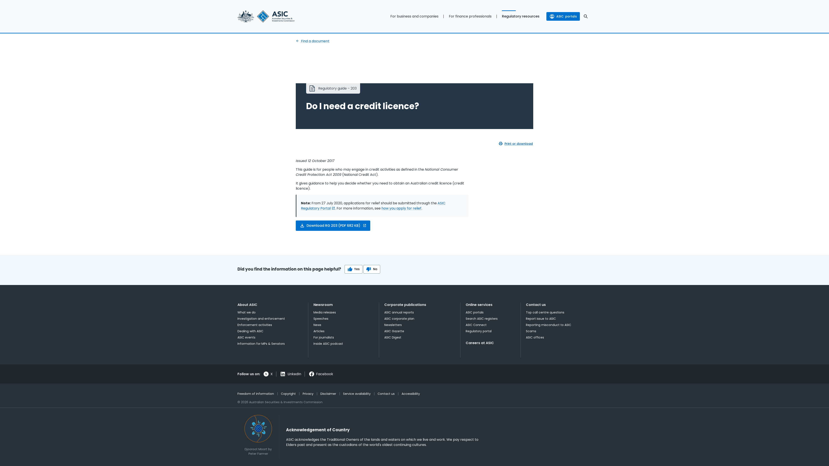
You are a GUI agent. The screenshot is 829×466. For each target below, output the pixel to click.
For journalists (323, 337)
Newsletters (393, 325)
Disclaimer (328, 394)
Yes (357, 269)
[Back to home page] (276, 16)
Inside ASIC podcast (328, 344)
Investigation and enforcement (261, 318)
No (375, 269)
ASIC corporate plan (399, 318)
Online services (479, 304)
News (317, 325)
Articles (318, 331)
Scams (531, 331)
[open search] (586, 16)
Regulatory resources (520, 16)
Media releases (324, 312)
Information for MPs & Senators (261, 344)
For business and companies (414, 16)
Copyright (288, 394)
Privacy (308, 394)
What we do (246, 312)
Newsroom (323, 304)
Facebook (324, 374)
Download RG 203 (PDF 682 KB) (333, 225)
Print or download (519, 144)
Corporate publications (405, 304)
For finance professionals (470, 16)
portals (566, 16)
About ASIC (247, 304)
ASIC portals (475, 312)
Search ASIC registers (482, 318)
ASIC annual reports (399, 312)
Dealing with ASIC (250, 331)
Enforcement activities (254, 325)
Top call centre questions (545, 312)
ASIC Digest (392, 337)
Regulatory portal (479, 331)
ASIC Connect (476, 325)
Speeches (320, 318)
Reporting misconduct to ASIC (548, 325)
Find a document (314, 41)
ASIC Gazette (394, 331)
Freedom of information (255, 394)
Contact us (536, 304)
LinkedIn (294, 374)
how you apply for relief (401, 208)
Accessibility (411, 394)
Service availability (357, 394)
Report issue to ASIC (541, 318)
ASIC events (246, 337)
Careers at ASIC (480, 342)
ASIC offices (535, 337)
